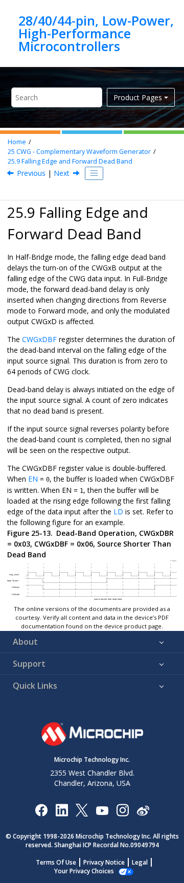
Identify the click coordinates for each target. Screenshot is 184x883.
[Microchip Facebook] (41, 809)
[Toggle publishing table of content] (94, 173)
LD (118, 511)
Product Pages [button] (137, 97)
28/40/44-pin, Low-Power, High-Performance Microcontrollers (96, 33)
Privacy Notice (104, 862)
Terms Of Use (56, 862)
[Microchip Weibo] (142, 810)
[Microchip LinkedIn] (61, 809)
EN (33, 479)
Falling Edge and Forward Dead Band (70, 161)
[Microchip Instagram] (122, 809)
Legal (140, 862)
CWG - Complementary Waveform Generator (79, 151)
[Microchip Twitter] (82, 809)
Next (62, 173)
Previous (31, 173)
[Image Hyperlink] (102, 810)
